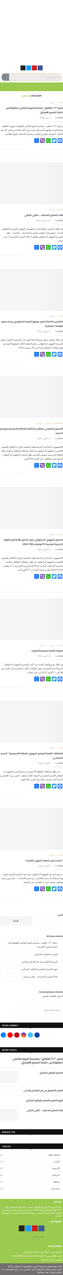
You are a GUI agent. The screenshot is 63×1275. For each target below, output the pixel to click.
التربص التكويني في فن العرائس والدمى (39, 961)
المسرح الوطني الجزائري (46, 954)
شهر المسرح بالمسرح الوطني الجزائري (39, 969)
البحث (60, 914)
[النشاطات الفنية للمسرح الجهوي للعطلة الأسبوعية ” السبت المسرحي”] (31, 722)
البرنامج (52, 102)
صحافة (30, 1181)
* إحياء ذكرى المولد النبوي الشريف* (44, 860)
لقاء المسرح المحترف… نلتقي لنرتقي (43, 215)
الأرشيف (30, 1168)
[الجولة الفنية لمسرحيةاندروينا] (31, 619)
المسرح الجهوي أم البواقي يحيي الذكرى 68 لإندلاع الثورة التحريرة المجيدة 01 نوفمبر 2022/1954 (33, 541)
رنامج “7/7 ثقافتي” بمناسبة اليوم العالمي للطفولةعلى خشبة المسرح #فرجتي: (37, 1060)
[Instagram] (23, 67)
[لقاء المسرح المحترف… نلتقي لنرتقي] (31, 183)
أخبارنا (61, 102)
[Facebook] (40, 67)
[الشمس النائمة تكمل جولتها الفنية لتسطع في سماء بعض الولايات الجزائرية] (31, 290)
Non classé (59, 423)
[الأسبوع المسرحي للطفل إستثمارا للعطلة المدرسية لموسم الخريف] (31, 397)
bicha (60, 117)
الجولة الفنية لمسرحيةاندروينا (47, 650)
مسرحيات (42, 645)
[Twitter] (28, 67)
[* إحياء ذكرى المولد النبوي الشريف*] (31, 829)
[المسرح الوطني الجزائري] (9, 1077)
